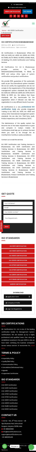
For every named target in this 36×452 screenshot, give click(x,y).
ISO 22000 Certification (10, 403)
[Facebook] (10, 16)
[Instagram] (26, 16)
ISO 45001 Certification (10, 391)
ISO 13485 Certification (9, 406)
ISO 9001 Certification (9, 385)
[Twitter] (14, 16)
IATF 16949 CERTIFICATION (18, 279)
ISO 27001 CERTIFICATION (18, 265)
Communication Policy (10, 364)
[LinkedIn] (18, 16)
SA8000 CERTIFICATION (18, 284)
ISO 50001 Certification (9, 409)
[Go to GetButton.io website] (5, 450)
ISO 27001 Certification (9, 394)
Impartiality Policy (8, 358)
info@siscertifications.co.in (18, 7)
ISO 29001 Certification (9, 400)
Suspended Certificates (10, 373)
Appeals (5, 370)
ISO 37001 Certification (9, 397)
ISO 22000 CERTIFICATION (18, 260)
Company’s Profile (13, 303)
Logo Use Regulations (14, 309)
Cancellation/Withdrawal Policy (12, 367)
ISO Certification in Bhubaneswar (17, 42)
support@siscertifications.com (11, 434)
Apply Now (6, 36)
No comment (22, 47)
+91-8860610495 (7, 437)
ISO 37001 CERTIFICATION (18, 270)
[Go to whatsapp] (4, 446)
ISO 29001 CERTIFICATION (18, 275)
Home (4, 30)
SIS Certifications (19, 45)
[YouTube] (22, 16)
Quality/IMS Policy (8, 361)
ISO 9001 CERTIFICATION (18, 246)
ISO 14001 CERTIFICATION (18, 251)
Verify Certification (12, 12)
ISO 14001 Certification (9, 388)
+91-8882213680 (18, 4)
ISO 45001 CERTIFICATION (18, 256)
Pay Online (27, 12)
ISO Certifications (9, 47)
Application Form (13, 297)
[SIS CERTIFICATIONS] (5, 23)
